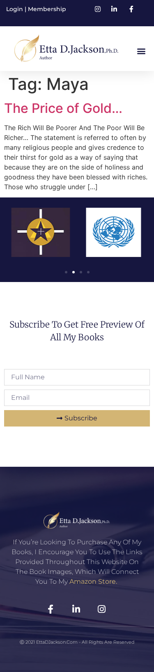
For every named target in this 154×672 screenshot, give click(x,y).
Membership (47, 9)
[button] (141, 50)
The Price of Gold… (63, 108)
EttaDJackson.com (57, 642)
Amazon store (92, 581)
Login (15, 9)
